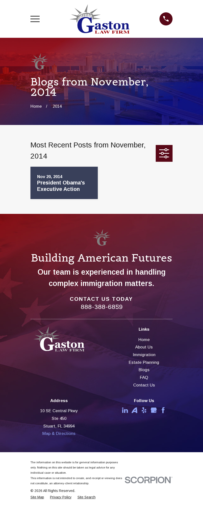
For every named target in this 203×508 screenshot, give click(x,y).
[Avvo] (134, 410)
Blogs (144, 369)
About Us (144, 347)
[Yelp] (144, 410)
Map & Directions (59, 433)
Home (144, 339)
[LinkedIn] (125, 410)
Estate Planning (144, 362)
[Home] (99, 19)
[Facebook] (163, 410)
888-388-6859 (102, 306)
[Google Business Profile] (154, 410)
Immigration (144, 354)
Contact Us (144, 385)
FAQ (144, 377)
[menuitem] (37, 497)
